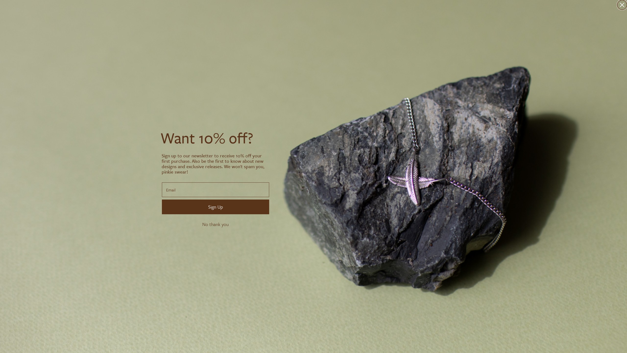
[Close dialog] (622, 5)
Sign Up (215, 206)
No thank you (215, 224)
